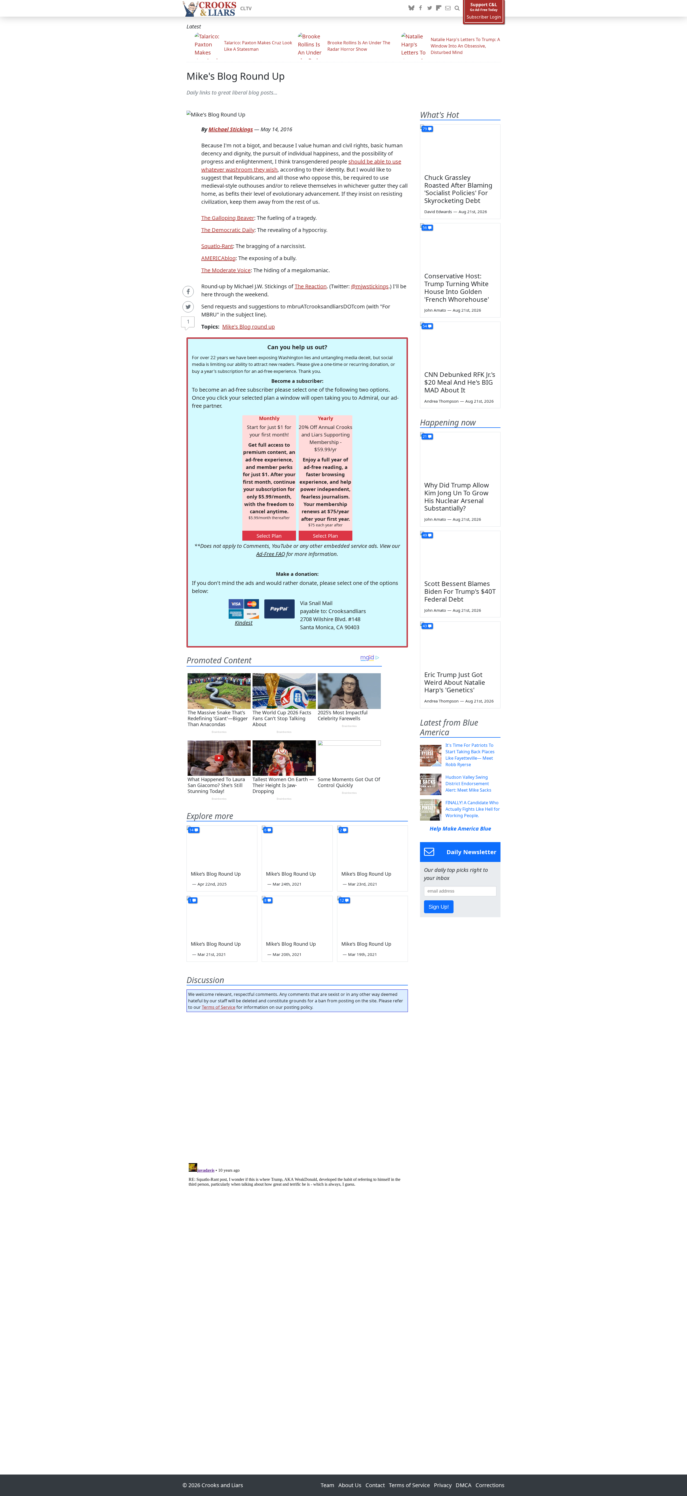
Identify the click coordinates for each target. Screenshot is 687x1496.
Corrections (490, 1485)
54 (425, 326)
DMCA (464, 1485)
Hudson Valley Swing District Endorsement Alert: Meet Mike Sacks (468, 783)
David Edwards (438, 211)
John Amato (435, 310)
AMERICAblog (218, 258)
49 (425, 535)
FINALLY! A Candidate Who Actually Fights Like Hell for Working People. (472, 809)
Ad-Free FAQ (270, 554)
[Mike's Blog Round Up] (222, 845)
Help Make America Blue (460, 828)
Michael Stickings (231, 129)
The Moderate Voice (226, 270)
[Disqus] (297, 1228)
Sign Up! (439, 907)
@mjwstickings (370, 286)
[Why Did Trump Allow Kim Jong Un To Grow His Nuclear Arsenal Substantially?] (460, 454)
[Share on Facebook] (188, 291)
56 (425, 227)
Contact (375, 1485)
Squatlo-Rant (217, 246)
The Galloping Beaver (227, 217)
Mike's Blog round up (248, 326)
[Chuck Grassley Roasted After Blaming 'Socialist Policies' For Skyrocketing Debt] (460, 147)
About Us (349, 1485)
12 (342, 900)
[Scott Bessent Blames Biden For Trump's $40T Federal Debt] (460, 553)
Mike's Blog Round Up (236, 76)
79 (425, 128)
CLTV (246, 8)
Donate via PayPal (279, 609)
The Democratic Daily (227, 230)
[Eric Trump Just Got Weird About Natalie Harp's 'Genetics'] (460, 644)
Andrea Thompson (441, 401)
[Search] (457, 8)
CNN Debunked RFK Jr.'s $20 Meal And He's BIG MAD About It (459, 382)
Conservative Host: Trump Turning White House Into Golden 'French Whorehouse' (456, 287)
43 (425, 625)
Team (327, 1485)
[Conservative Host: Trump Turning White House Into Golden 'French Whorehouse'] (460, 245)
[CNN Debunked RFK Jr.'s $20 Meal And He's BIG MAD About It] (460, 344)
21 (425, 436)
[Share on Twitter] (188, 306)
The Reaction (311, 286)
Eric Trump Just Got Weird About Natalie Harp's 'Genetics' (454, 682)
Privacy (443, 1485)
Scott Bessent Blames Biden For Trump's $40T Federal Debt (460, 591)
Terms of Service (218, 1007)
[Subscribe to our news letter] (448, 8)
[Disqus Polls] (297, 1086)
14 (191, 829)
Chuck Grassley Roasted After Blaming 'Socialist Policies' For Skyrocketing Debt (458, 189)
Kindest (244, 622)
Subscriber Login (484, 17)
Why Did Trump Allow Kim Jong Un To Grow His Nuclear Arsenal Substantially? (456, 496)
